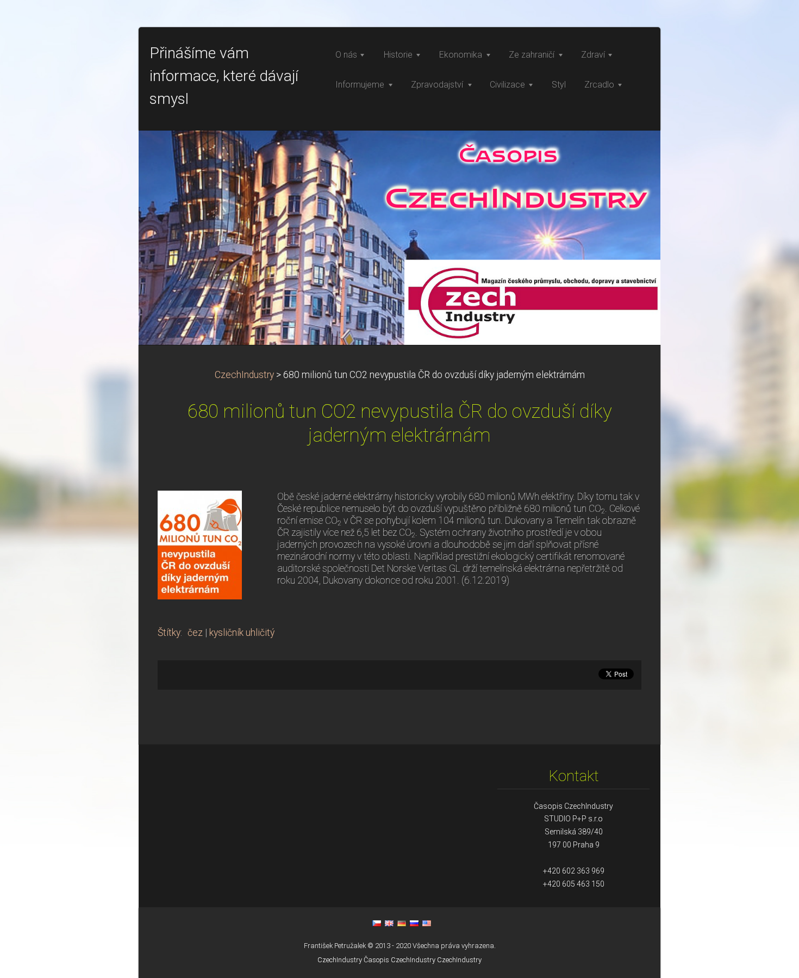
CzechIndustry (244, 374)
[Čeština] (376, 923)
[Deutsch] (401, 923)
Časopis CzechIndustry (399, 960)
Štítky (169, 632)
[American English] (426, 923)
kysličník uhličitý (241, 632)
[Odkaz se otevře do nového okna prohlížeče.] (200, 543)
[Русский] (414, 923)
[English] (389, 923)
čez (195, 632)
